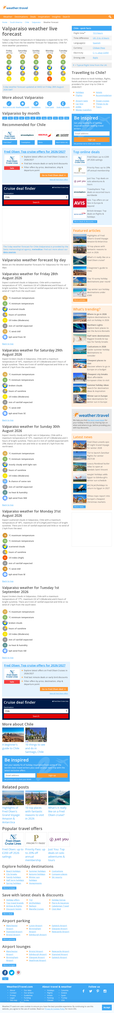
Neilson (32, 906)
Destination (9, 193)
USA (63, 1000)
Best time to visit (9, 107)
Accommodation (104, 95)
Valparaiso (36, 22)
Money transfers (84, 110)
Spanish (96, 43)
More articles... (80, 300)
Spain (63, 995)
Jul (38, 118)
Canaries (64, 990)
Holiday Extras (58, 900)
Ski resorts (57, 877)
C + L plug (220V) (101, 52)
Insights (56, 16)
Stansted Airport (14, 931)
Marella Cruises (36, 909)
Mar (16, 118)
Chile (27, 22)
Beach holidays (13, 871)
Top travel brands (15, 903)
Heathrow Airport (37, 960)
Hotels (99, 92)
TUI (31, 900)
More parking (9, 939)
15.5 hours (98, 33)
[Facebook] (5, 973)
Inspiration (44, 16)
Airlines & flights (14, 906)
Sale (12, 168)
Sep (49, 118)
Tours (99, 106)
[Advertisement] (71, 7)
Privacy (13, 995)
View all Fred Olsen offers (59, 180)
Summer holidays (37, 871)
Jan (5, 118)
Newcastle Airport (60, 931)
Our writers (29, 993)
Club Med (56, 909)
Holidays (80, 92)
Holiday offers (12, 900)
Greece (64, 993)
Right (95, 57)
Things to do (102, 103)
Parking (50, 998)
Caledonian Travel (60, 906)
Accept (107, 1007)
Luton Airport (35, 925)
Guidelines (28, 995)
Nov (61, 118)
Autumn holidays (37, 874)
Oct (55, 118)
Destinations (21, 16)
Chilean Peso (99, 48)
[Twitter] (11, 973)
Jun (33, 118)
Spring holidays (13, 883)
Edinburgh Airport (38, 934)
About (12, 990)
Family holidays (13, 877)
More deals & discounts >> (85, 221)
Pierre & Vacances (60, 903)
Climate (50, 1000)
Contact (13, 993)
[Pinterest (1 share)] (18, 973)
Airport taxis (82, 100)
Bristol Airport (13, 934)
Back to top (7, 343)
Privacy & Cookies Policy (55, 1009)
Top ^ (5, 979)
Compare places (59, 874)
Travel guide (49, 107)
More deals (8, 914)
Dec (66, 118)
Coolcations (57, 871)
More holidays (9, 888)
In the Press (24, 1001)
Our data (27, 990)
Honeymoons (35, 883)
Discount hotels (13, 909)
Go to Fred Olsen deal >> (54, 175)
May (27, 118)
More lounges (9, 965)
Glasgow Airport (59, 928)
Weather (7, 16)
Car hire (79, 103)
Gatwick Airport (59, 925)
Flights (79, 95)
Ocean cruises (102, 100)
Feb (10, 118)
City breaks (11, 874)
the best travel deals (95, 420)
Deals (33, 16)
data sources (9, 252)
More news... (79, 506)
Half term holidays (15, 880)
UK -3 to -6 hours (101, 38)
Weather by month (22, 107)
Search (66, 16)
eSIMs (78, 106)
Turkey (64, 998)
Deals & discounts (63, 107)
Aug (44, 118)
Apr (21, 118)
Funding (27, 998)
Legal (12, 998)
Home (4, 22)
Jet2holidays (35, 903)
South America (16, 22)
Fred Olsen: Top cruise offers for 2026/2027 (34, 152)
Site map (13, 1000)
